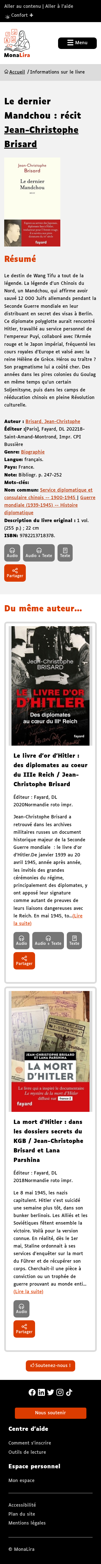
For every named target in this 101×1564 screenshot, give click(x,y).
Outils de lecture (27, 1452)
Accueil (17, 72)
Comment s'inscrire (29, 1443)
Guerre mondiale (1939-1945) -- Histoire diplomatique (49, 505)
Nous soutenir (50, 1413)
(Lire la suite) (28, 1292)
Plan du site (21, 1514)
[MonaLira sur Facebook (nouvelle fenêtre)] (32, 1392)
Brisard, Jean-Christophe (53, 421)
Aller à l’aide (59, 6)
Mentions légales (27, 1523)
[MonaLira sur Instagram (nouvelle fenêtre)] (59, 1392)
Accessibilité (22, 1505)
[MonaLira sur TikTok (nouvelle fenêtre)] (69, 1392)
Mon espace (21, 1480)
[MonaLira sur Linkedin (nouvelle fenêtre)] (41, 1392)
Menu (81, 43)
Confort (22, 15)
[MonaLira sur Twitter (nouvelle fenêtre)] (50, 1392)
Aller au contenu (22, 6)
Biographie (33, 452)
